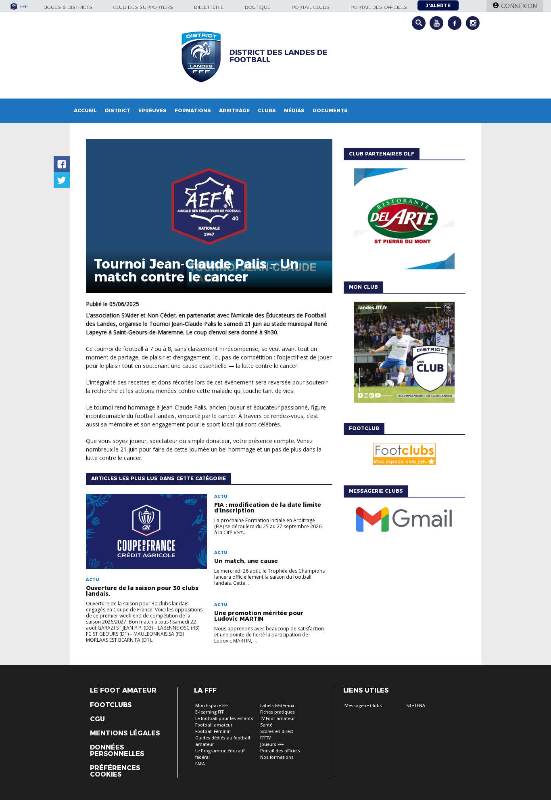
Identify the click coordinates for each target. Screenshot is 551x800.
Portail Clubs (311, 7)
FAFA (200, 763)
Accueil (85, 110)
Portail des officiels (379, 7)
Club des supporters (143, 7)
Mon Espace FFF (211, 705)
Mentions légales (125, 733)
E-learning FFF (209, 712)
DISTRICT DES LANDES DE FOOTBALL (279, 56)
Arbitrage (234, 110)
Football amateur (213, 725)
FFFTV (265, 738)
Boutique (258, 7)
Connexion (519, 6)
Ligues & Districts (68, 7)
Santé (266, 725)
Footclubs (110, 705)
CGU (97, 719)
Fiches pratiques (277, 712)
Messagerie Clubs (363, 705)
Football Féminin (213, 731)
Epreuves (152, 110)
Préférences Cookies (115, 771)
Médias (294, 110)
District (117, 110)
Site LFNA (415, 705)
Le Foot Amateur (123, 690)
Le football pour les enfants (224, 718)
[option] (404, 220)
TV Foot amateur (277, 718)
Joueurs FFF (272, 744)
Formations (193, 110)
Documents (330, 110)
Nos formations (277, 757)
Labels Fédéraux (277, 705)
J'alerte (438, 5)
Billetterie (209, 7)
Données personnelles (117, 750)
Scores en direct (276, 731)
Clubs (267, 110)
